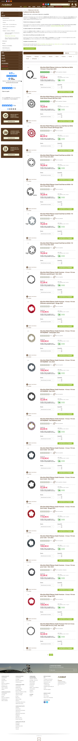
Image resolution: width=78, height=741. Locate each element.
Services (17, 727)
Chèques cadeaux (33, 678)
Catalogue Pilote (20, 706)
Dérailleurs (5, 28)
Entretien (18, 723)
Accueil (2, 10)
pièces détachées (49, 44)
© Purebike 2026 (39, 735)
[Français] (7, 1)
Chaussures (18, 711)
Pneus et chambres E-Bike (21, 691)
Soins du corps (19, 717)
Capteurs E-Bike (19, 694)
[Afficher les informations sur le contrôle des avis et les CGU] (21, 81)
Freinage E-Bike (19, 688)
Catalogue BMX (19, 676)
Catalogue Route (6, 691)
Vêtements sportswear (20, 713)
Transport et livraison (48, 679)
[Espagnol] (11, 1)
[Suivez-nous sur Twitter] (48, 4)
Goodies (31, 690)
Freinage (4, 41)
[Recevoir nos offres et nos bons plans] (43, 4)
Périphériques (6, 48)
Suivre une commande (48, 697)
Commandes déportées (20, 702)
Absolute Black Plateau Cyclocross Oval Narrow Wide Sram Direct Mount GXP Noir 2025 (56, 97)
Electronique (32, 681)
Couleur (44, 56)
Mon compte (46, 696)
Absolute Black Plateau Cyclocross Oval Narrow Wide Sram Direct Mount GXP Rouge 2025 (56, 126)
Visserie (17, 728)
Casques (17, 707)
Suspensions (4, 680)
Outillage (17, 724)
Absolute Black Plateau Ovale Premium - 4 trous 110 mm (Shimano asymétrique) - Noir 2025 (57, 273)
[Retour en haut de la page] (39, 739)
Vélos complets (6, 50)
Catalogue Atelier (20, 721)
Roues (3, 43)
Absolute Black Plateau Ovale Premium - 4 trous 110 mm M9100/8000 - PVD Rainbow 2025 (57, 419)
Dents (57, 56)
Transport (32, 685)
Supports (31, 691)
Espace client (47, 693)
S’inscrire (45, 694)
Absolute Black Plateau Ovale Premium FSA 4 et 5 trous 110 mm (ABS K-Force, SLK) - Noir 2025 (57, 624)
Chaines (4, 22)
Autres (31, 694)
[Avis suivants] (11, 107)
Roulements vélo (19, 726)
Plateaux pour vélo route (10, 35)
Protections (18, 708)
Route (6, 10)
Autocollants (32, 688)
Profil (27, 58)
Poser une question (59, 130)
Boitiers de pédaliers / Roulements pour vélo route (12, 33)
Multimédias (32, 683)
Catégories (28, 56)
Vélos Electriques (19, 693)
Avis (51, 72)
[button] (61, 86)
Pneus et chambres (7, 45)
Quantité (60, 84)
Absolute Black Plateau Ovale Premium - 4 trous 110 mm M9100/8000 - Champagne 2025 (57, 331)
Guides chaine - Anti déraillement (10, 24)
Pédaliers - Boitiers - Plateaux (21, 10)
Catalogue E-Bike (20, 684)
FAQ (44, 677)
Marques (37, 56)
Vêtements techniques (20, 710)
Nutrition (18, 716)
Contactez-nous (47, 682)
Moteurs (17, 700)
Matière (50, 56)
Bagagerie (18, 714)
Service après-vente (48, 680)
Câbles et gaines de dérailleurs (9, 26)
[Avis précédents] (11, 85)
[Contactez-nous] (67, 692)
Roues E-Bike (18, 690)
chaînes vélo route (58, 44)
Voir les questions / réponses (60, 72)
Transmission (11, 10)
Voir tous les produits (29, 48)
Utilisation (34, 58)
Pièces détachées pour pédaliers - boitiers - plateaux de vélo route (12, 38)
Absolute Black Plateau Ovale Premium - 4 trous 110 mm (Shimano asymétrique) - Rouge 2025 (57, 302)
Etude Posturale (19, 719)
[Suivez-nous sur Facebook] (46, 4)
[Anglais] (9, 1)
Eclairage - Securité (34, 680)
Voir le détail (28, 93)
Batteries (18, 697)
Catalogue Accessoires (33, 677)
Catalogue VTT (5, 676)
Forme (70, 56)
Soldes (31, 695)
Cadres (3, 689)
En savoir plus (11, 121)
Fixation (64, 56)
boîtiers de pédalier (41, 44)
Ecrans (17, 696)
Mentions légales (47, 689)
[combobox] (70, 53)
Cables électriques (19, 703)
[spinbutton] (59, 87)
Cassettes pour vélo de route (9, 20)
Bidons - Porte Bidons (34, 687)
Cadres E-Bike (18, 699)
